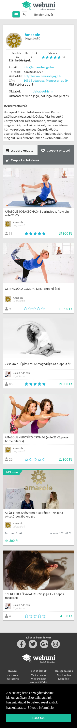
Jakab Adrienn (43, 91)
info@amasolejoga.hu (39, 67)
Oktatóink (13, 678)
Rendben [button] (38, 717)
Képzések (64, 678)
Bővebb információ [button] (40, 707)
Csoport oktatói (58, 150)
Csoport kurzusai (22, 150)
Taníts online (38, 675)
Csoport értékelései (25, 160)
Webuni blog (38, 678)
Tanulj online (64, 675)
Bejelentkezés (44, 14)
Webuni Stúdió (38, 682)
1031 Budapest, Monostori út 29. (46, 80)
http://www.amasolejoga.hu (43, 76)
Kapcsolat (13, 675)
